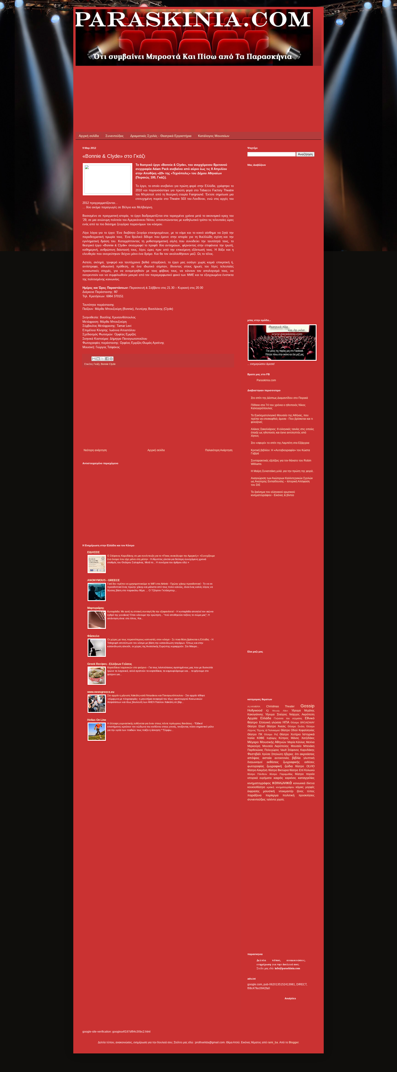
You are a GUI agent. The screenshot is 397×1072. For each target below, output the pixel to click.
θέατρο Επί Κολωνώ (302, 770)
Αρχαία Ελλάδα (259, 718)
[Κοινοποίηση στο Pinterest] (111, 358)
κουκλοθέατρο (256, 787)
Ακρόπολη (308, 714)
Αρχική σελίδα (89, 136)
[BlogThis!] (98, 358)
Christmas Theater (280, 706)
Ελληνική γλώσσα (270, 722)
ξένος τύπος (306, 791)
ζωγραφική (274, 766)
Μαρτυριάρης (95, 608)
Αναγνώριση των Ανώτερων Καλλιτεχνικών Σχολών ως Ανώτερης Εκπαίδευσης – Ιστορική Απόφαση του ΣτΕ (282, 481)
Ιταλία (251, 738)
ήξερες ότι (291, 754)
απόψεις (253, 758)
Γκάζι (96, 364)
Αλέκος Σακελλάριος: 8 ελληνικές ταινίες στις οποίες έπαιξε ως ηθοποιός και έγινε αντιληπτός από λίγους (282, 432)
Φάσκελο (93, 636)
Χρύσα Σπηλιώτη (272, 754)
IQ (267, 710)
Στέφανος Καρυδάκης (301, 750)
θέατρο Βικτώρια (278, 770)
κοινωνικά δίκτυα (304, 783)
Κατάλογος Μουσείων (213, 136)
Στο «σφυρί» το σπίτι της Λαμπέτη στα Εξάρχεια (280, 442)
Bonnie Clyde (108, 364)
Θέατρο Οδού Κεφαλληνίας (298, 730)
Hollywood (254, 710)
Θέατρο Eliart (256, 726)
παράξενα (254, 795)
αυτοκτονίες (282, 758)
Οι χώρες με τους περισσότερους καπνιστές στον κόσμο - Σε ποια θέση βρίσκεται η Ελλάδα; (158, 639)
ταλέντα (271, 799)
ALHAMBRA (253, 706)
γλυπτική (309, 758)
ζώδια (289, 766)
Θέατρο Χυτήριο (290, 734)
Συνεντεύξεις (114, 136)
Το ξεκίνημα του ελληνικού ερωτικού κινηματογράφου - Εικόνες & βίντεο (273, 493)
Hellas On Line (96, 720)
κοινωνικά (282, 782)
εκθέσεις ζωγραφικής (283, 762)
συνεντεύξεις (256, 799)
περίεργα (272, 795)
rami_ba (273, 1042)
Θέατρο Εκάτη (296, 726)
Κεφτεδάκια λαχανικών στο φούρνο (127, 667)
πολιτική (289, 795)
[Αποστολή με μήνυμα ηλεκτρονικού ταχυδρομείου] (93, 358)
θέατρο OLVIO (305, 766)
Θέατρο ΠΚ (254, 734)
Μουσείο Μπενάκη (303, 746)
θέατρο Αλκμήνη (257, 770)
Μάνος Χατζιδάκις (303, 738)
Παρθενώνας (255, 750)
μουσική (269, 791)
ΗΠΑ (286, 722)
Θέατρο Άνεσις (276, 726)
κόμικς (300, 787)
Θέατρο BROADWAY (303, 722)
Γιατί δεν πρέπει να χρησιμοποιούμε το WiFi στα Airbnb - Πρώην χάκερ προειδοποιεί (154, 583)
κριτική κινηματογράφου (280, 787)
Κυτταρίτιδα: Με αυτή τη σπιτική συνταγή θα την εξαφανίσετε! (141, 611)
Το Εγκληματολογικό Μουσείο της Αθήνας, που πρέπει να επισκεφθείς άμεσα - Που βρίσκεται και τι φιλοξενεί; (282, 419)
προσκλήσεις (307, 795)
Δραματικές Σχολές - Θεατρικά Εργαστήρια (160, 136)
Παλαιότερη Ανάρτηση (219, 450)
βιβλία (296, 758)
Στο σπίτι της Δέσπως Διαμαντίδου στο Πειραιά (279, 398)
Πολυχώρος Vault (275, 750)
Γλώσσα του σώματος (288, 718)
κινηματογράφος (259, 783)
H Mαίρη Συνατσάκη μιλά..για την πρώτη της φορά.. (282, 471)
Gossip (308, 705)
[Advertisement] (166, 76)
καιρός (278, 778)
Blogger (293, 1042)
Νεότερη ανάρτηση (95, 450)
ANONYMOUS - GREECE (103, 580)
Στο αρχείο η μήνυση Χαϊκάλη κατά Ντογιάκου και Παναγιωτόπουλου (145, 695)
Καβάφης (272, 738)
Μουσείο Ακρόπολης (275, 746)
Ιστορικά (308, 734)
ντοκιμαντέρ (286, 791)
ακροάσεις (307, 754)
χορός (280, 799)
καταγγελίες (306, 778)
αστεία (267, 758)
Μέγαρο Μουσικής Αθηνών (266, 742)
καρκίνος (290, 778)
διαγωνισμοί (254, 762)
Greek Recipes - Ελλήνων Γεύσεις (109, 664)
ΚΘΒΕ (260, 738)
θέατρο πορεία (305, 774)
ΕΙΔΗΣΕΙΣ (93, 552)
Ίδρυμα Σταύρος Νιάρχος (282, 714)
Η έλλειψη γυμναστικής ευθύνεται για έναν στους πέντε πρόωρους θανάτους (150, 723)
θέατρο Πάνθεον (257, 774)
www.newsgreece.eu (100, 692)
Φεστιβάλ (254, 754)
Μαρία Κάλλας (296, 742)
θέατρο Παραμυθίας (280, 774)
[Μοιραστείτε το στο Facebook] (107, 358)
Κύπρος (284, 738)
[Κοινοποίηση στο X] (102, 358)
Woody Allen (280, 710)
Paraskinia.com (266, 380)
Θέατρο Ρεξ (271, 734)
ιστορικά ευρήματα (259, 778)
